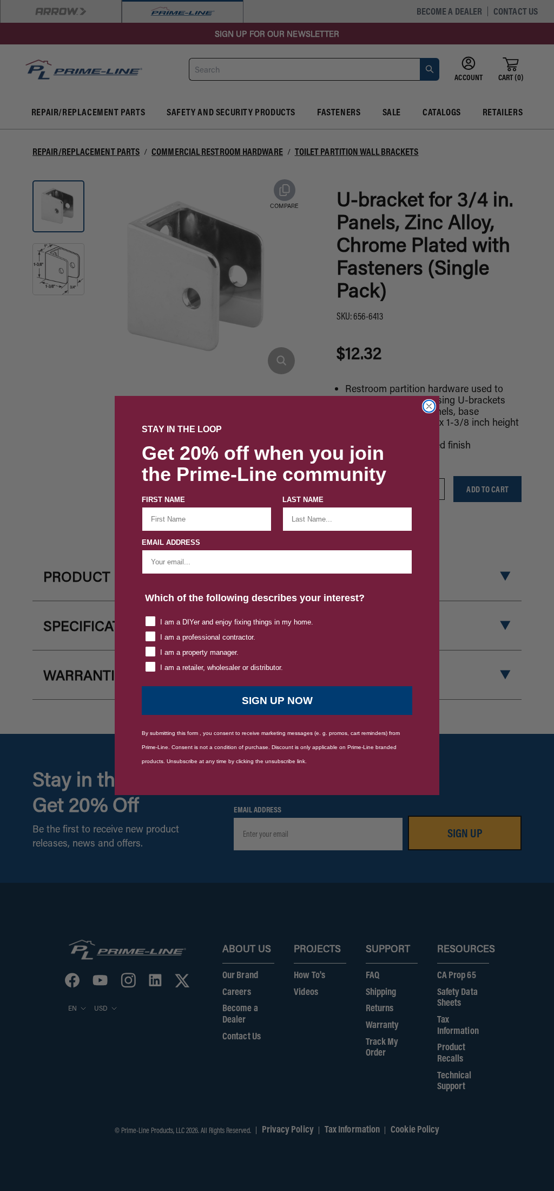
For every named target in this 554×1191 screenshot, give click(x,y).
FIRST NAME (163, 500)
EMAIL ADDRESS (171, 542)
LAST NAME (303, 500)
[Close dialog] (429, 406)
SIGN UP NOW (277, 700)
